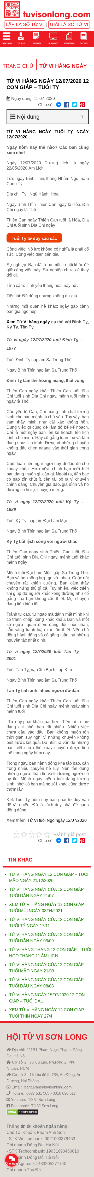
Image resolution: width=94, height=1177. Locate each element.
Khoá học (53, 43)
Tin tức (21, 43)
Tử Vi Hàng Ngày (63, 66)
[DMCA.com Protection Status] (22, 1114)
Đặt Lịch (83, 43)
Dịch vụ (37, 43)
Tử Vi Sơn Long (41, 1099)
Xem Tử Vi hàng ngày (28, 322)
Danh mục (6, 43)
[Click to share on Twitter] (74, 105)
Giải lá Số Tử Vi (69, 24)
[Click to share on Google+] (82, 105)
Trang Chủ (18, 66)
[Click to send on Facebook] (58, 105)
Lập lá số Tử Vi (25, 24)
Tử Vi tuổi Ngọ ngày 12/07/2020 (57, 820)
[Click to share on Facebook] (66, 105)
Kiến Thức (69, 43)
